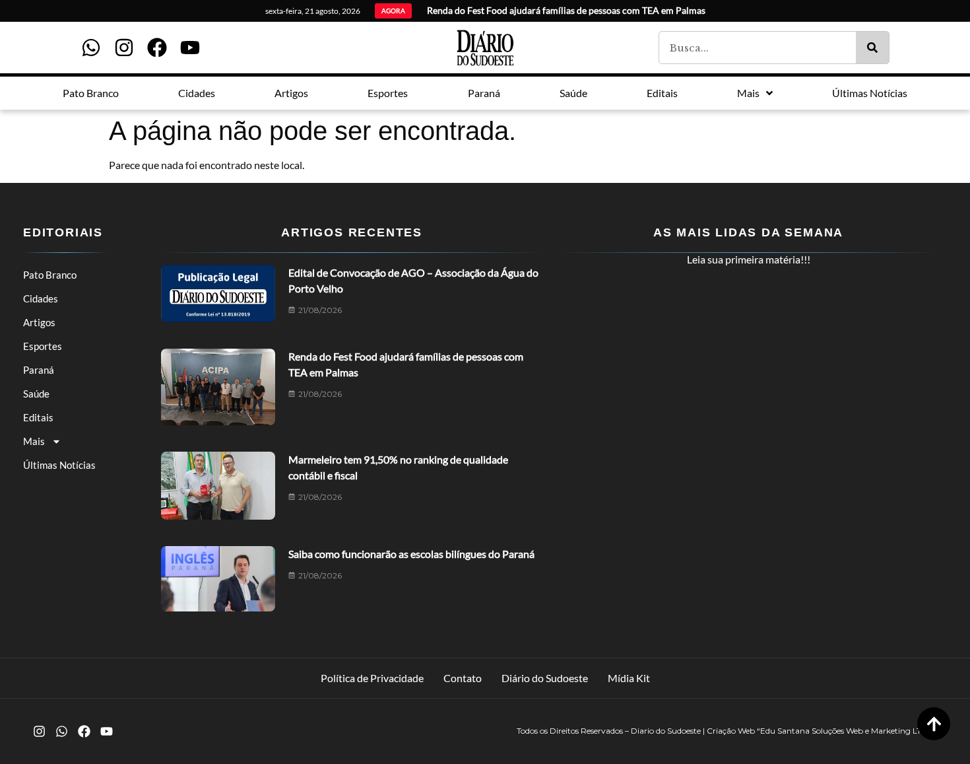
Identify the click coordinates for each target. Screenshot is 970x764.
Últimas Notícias (59, 465)
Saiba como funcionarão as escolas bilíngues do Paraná (411, 553)
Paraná (38, 370)
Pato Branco (50, 275)
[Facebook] (157, 47)
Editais (38, 417)
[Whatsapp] (91, 47)
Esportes (42, 346)
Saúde (36, 393)
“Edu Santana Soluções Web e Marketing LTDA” (847, 731)
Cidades (40, 298)
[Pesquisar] (872, 47)
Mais (34, 441)
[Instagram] (124, 47)
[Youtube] (190, 47)
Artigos (39, 322)
